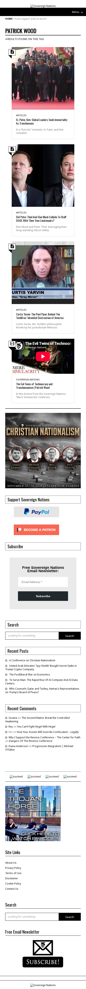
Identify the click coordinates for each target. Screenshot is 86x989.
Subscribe (43, 596)
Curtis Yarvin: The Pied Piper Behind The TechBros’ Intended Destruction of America (39, 316)
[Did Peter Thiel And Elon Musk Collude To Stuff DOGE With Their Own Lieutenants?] (43, 175)
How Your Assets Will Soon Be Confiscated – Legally (48, 732)
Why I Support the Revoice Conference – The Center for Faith (44, 737)
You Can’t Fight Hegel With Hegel (36, 726)
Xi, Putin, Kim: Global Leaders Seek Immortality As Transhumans (41, 121)
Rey (11, 726)
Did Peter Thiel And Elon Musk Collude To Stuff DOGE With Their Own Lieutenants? (41, 219)
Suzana (13, 718)
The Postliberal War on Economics (29, 674)
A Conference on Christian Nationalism (32, 660)
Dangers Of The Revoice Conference (30, 741)
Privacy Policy (13, 868)
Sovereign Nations (28, 379)
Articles (21, 115)
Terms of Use (13, 873)
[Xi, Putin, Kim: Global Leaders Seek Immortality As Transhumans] (43, 78)
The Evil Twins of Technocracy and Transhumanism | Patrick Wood (34, 386)
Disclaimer (11, 878)
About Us (10, 862)
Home (9, 18)
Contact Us (11, 889)
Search (69, 636)
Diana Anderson (18, 746)
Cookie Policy (13, 883)
